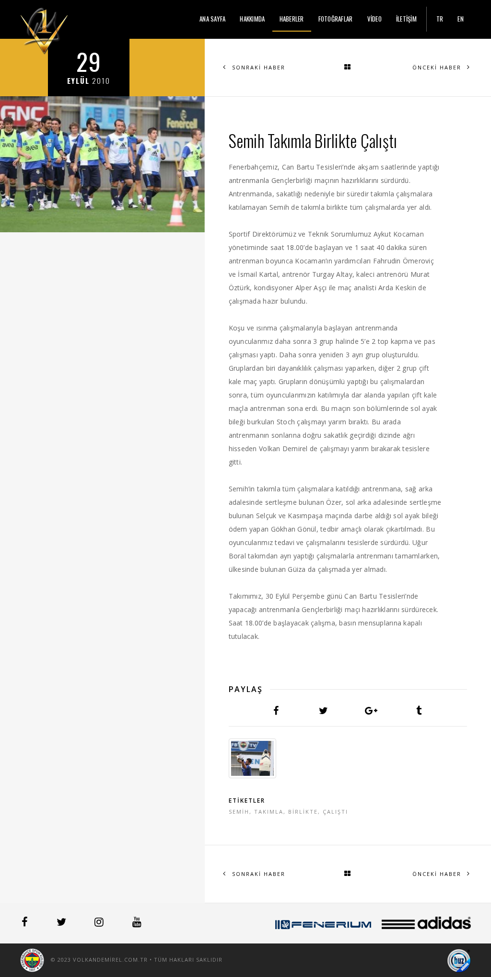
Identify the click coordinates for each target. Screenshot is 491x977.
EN (460, 18)
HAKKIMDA (252, 18)
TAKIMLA (268, 811)
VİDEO (374, 18)
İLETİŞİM (406, 18)
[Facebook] (25, 923)
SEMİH (239, 811)
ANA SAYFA (212, 18)
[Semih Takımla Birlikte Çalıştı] (252, 758)
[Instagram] (100, 923)
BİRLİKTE (303, 811)
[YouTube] (137, 923)
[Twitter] (62, 923)
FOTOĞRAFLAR (335, 18)
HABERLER (292, 18)
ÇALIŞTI (335, 811)
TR (440, 18)
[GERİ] (348, 67)
